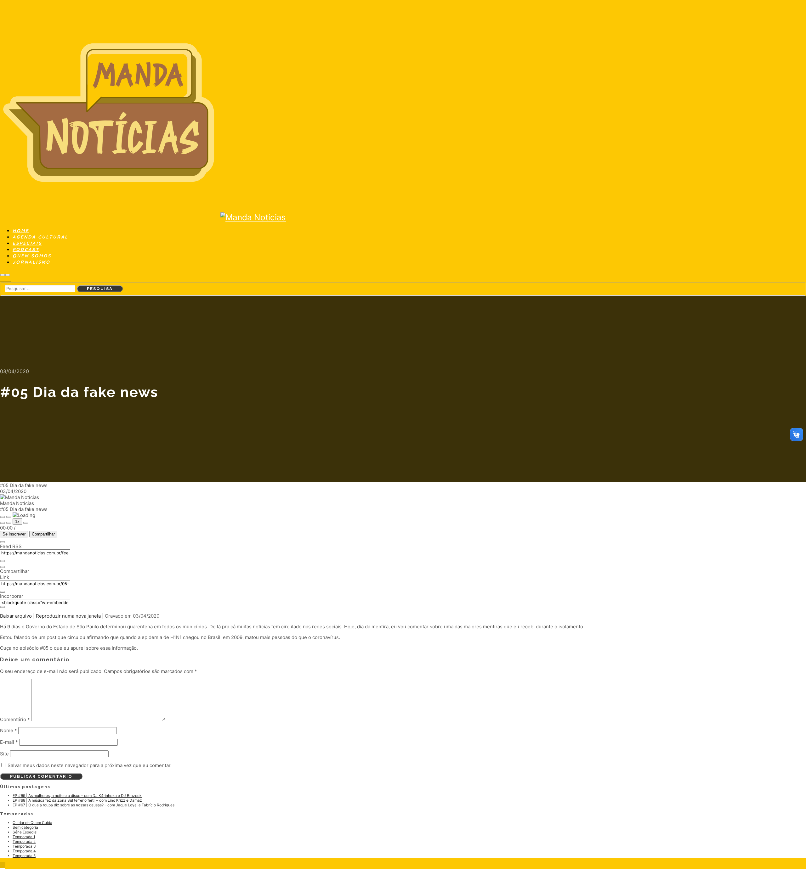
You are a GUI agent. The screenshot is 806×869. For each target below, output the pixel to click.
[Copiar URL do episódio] (2, 592)
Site (4, 754)
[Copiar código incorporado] (2, 607)
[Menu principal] (7, 275)
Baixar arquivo (16, 616)
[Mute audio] (2, 523)
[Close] (2, 542)
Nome (8, 730)
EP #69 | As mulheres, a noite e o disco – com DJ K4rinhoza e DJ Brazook (77, 795)
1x (17, 521)
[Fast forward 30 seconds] (25, 523)
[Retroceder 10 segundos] (8, 523)
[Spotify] (6, 279)
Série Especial (25, 832)
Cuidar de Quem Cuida (32, 822)
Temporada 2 (24, 841)
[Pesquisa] (2, 275)
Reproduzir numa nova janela (68, 616)
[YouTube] (9, 279)
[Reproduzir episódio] (2, 517)
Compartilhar (43, 534)
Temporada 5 (24, 855)
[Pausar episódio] (8, 517)
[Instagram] (2, 279)
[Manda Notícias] (110, 217)
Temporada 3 (24, 846)
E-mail (9, 742)
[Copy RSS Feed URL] (2, 561)
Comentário (15, 719)
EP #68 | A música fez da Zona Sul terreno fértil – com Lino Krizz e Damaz (77, 800)
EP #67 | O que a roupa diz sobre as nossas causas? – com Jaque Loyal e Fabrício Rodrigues (93, 805)
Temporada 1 (24, 836)
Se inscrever (14, 534)
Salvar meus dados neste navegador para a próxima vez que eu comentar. (90, 765)
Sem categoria (25, 827)
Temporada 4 (24, 851)
